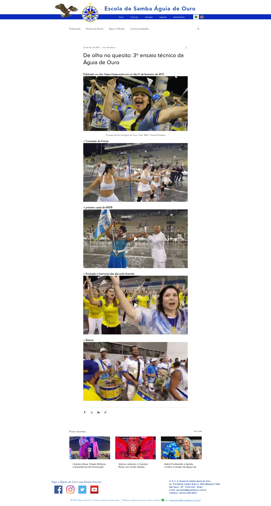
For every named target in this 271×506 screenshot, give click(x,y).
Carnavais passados (139, 28)
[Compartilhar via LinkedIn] (98, 412)
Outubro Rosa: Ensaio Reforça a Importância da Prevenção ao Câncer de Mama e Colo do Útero (89, 465)
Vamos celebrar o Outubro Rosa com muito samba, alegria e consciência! (133, 465)
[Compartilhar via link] (105, 412)
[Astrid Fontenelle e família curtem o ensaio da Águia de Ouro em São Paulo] (181, 447)
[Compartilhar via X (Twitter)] (91, 412)
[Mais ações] (186, 47)
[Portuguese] (196, 17)
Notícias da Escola (94, 28)
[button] (134, 15)
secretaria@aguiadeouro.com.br (191, 490)
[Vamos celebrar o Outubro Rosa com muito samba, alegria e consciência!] (135, 447)
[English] (202, 17)
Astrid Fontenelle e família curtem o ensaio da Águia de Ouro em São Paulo (180, 465)
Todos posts (74, 28)
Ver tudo (198, 431)
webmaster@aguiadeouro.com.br (185, 500)
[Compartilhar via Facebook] (84, 412)
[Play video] (135, 172)
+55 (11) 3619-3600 (188, 493)
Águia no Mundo (117, 28)
